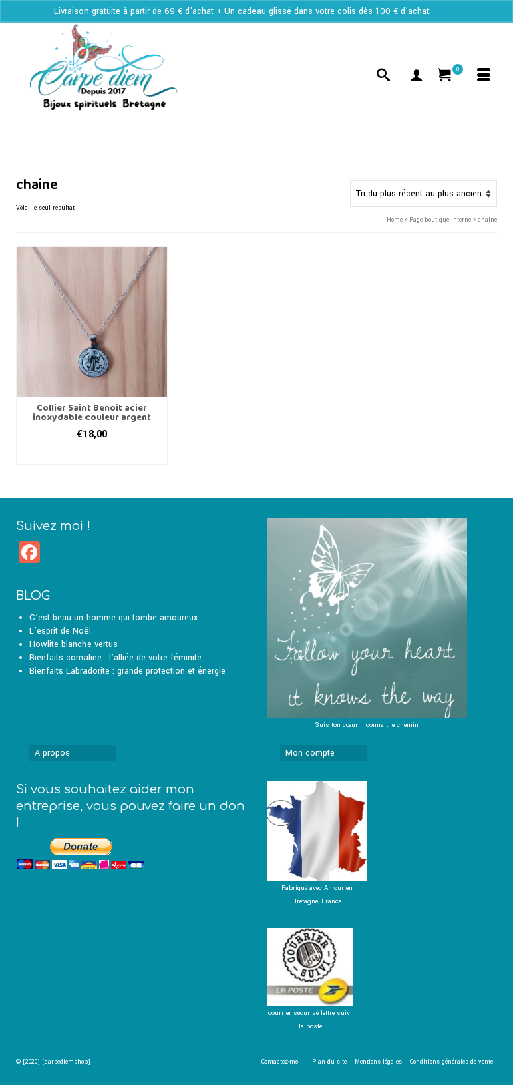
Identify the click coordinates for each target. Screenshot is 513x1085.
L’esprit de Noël (60, 631)
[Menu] (483, 77)
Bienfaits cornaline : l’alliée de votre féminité (115, 658)
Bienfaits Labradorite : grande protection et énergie (127, 671)
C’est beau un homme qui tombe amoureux (113, 618)
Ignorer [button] (445, 11)
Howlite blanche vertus (73, 644)
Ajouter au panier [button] (91, 454)
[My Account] (417, 77)
